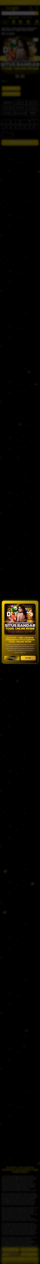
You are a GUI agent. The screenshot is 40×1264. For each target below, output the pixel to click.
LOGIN (12, 658)
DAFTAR (28, 658)
